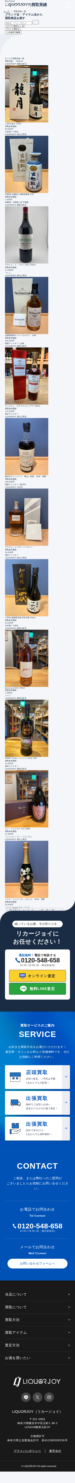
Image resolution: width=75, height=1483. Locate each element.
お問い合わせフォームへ (37, 1263)
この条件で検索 (13, 32)
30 (53, 910)
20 (47, 910)
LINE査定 (37, 1479)
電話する (12, 1479)
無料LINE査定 (42, 989)
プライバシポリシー (27, 1450)
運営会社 (55, 1450)
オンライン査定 (41, 976)
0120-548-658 (40, 960)
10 (42, 910)
